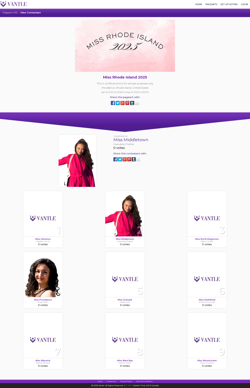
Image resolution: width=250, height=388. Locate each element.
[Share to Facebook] (113, 103)
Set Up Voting (229, 4)
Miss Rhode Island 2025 (125, 77)
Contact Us (111, 381)
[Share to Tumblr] (132, 103)
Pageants (211, 4)
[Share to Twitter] (118, 103)
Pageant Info (10, 12)
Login (244, 4)
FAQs (100, 381)
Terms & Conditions (144, 381)
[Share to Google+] (122, 103)
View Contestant (30, 12)
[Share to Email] (137, 103)
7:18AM (129, 385)
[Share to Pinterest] (127, 103)
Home (198, 4)
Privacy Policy (126, 381)
